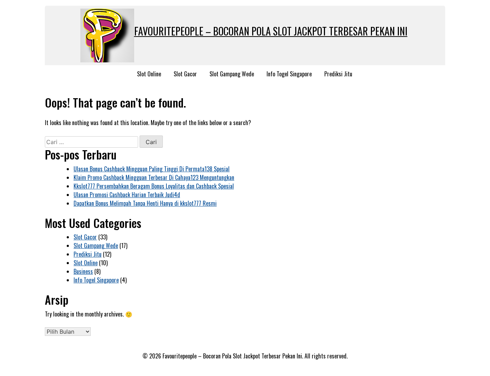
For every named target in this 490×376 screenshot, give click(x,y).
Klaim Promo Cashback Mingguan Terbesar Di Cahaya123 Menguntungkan (154, 177)
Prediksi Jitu (338, 74)
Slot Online (149, 74)
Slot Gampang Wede (231, 74)
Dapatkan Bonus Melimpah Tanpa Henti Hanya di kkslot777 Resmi (145, 203)
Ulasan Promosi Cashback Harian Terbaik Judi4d (127, 194)
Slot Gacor (185, 74)
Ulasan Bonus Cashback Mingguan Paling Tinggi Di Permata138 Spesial (152, 169)
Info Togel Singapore (289, 74)
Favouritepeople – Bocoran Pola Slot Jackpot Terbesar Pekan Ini (270, 31)
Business (83, 271)
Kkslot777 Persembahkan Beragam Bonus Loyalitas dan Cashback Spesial (154, 186)
